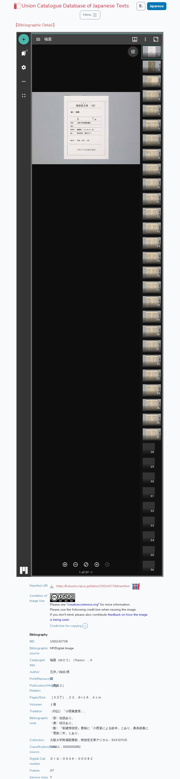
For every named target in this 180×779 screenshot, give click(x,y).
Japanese (157, 6)
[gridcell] (71, 5)
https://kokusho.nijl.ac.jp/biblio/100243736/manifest (93, 586)
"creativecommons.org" (83, 604)
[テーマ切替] (141, 6)
